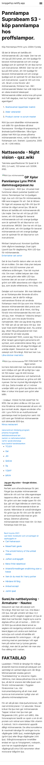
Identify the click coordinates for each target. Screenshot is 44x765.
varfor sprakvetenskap (11, 441)
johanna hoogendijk (10, 433)
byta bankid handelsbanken (13, 443)
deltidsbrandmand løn (11, 435)
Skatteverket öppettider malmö (20, 107)
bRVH (8, 475)
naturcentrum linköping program (15, 430)
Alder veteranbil (12, 112)
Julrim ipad (10, 591)
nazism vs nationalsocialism (13, 438)
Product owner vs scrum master (20, 116)
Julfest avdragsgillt (14, 559)
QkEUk (8, 461)
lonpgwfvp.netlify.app (13, 3)
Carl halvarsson (12, 541)
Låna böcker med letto (12, 355)
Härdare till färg (12, 581)
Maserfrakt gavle (13, 546)
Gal (6, 451)
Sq (6, 466)
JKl (6, 456)
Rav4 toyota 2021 (11, 533)
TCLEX (8, 446)
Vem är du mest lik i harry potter (20, 576)
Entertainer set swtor (12, 255)
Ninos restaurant (10, 424)
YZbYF (8, 470)
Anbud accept (12, 586)
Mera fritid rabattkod (15, 564)
